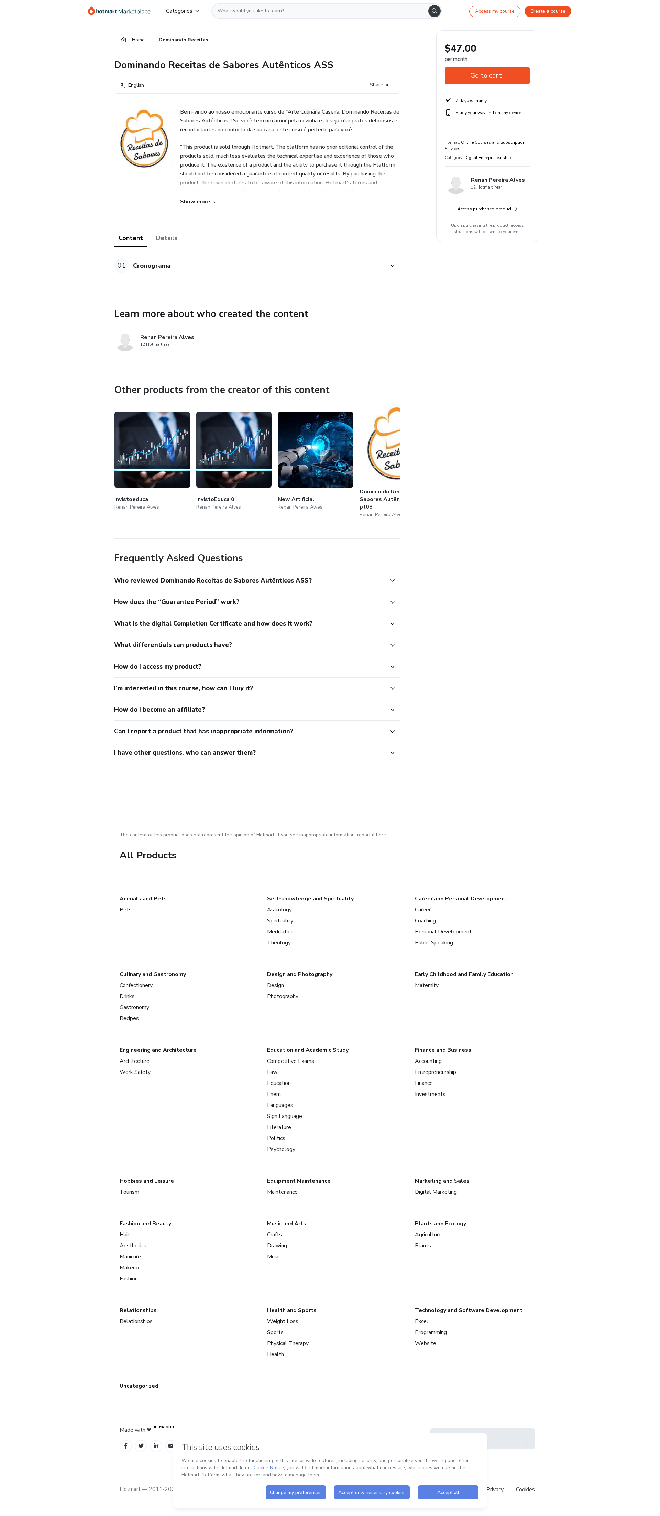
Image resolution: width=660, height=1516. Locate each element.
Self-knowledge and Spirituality (310, 899)
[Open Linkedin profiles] (156, 1446)
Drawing (277, 1245)
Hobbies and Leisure (147, 1181)
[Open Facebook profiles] (126, 1446)
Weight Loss (282, 1321)
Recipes (129, 1018)
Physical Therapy (288, 1343)
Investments (430, 1094)
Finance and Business (443, 1050)
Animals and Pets (143, 899)
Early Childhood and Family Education (464, 974)
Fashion (129, 1278)
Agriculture (428, 1234)
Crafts (274, 1234)
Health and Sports (292, 1310)
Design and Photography (299, 974)
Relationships (138, 1310)
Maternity (427, 985)
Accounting (428, 1061)
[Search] (434, 11)
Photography (282, 996)
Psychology (281, 1149)
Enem (274, 1094)
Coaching (425, 921)
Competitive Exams (290, 1061)
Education (279, 1083)
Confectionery (136, 985)
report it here (371, 835)
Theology (279, 943)
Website (425, 1343)
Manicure (130, 1256)
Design (275, 985)
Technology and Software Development (468, 1310)
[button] (249, 266)
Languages (280, 1105)
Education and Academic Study (308, 1050)
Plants (423, 1245)
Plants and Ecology (440, 1223)
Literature (279, 1127)
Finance (424, 1083)
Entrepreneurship (435, 1072)
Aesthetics (133, 1245)
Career (423, 910)
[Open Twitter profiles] (141, 1446)
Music (274, 1256)
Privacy (495, 1489)
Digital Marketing (436, 1192)
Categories (179, 11)
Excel (421, 1321)
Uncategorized (139, 1386)
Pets (126, 910)
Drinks (127, 996)
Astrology (279, 910)
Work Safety (135, 1072)
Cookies (525, 1489)
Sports (275, 1332)
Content (131, 238)
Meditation (280, 932)
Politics (276, 1138)
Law (272, 1072)
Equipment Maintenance (299, 1181)
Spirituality (280, 921)
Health (275, 1354)
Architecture (135, 1061)
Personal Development (443, 932)
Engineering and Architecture (158, 1050)
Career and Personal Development (461, 899)
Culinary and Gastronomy (153, 974)
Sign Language (284, 1116)
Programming (431, 1332)
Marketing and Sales (442, 1181)
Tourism (129, 1192)
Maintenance (282, 1192)
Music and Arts (286, 1223)
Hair (124, 1234)
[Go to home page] (121, 11)
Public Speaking (434, 943)
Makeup (129, 1267)
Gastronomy (134, 1007)
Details (166, 238)
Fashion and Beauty (145, 1223)
